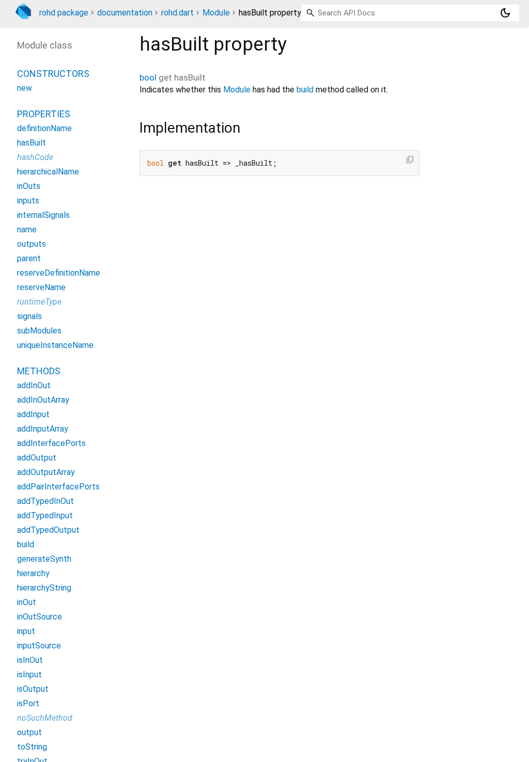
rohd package (63, 13)
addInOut (34, 385)
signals (29, 316)
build (305, 89)
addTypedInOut (45, 501)
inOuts (28, 186)
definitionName (44, 128)
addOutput (36, 458)
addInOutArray (43, 400)
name (27, 229)
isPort (28, 703)
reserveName (41, 287)
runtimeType (39, 302)
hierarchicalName (48, 172)
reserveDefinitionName (58, 273)
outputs (31, 244)
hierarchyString (44, 588)
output (29, 732)
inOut (26, 602)
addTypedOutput (48, 530)
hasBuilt (31, 143)
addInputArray (42, 429)
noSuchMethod (44, 718)
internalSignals (43, 215)
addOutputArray (46, 472)
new (24, 88)
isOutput (33, 689)
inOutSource (39, 617)
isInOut (30, 660)
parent (29, 258)
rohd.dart (177, 13)
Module (216, 13)
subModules (39, 331)
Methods (38, 371)
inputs (28, 200)
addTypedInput (45, 515)
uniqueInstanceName (55, 345)
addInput (33, 414)
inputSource (39, 645)
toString (32, 747)
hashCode (35, 157)
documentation (124, 13)
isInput (29, 674)
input (26, 631)
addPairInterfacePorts (58, 486)
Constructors (53, 73)
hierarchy (33, 573)
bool (148, 77)
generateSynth (44, 559)
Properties (43, 113)
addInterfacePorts (51, 443)
